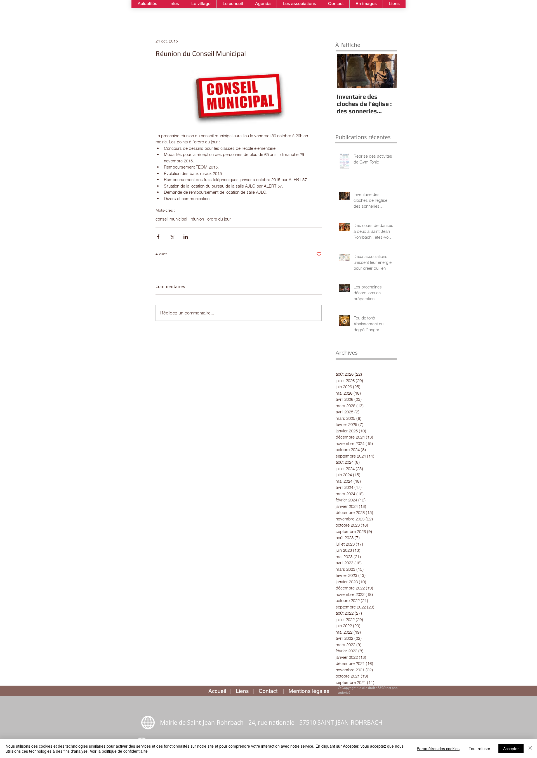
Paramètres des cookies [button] (438, 748)
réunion (197, 219)
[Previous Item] (344, 71)
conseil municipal (171, 219)
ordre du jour (219, 219)
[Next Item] (387, 71)
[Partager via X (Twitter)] (172, 236)
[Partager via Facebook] (158, 236)
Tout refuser (479, 748)
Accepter (511, 748)
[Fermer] (530, 748)
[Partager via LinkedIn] (185, 236)
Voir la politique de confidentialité (119, 751)
